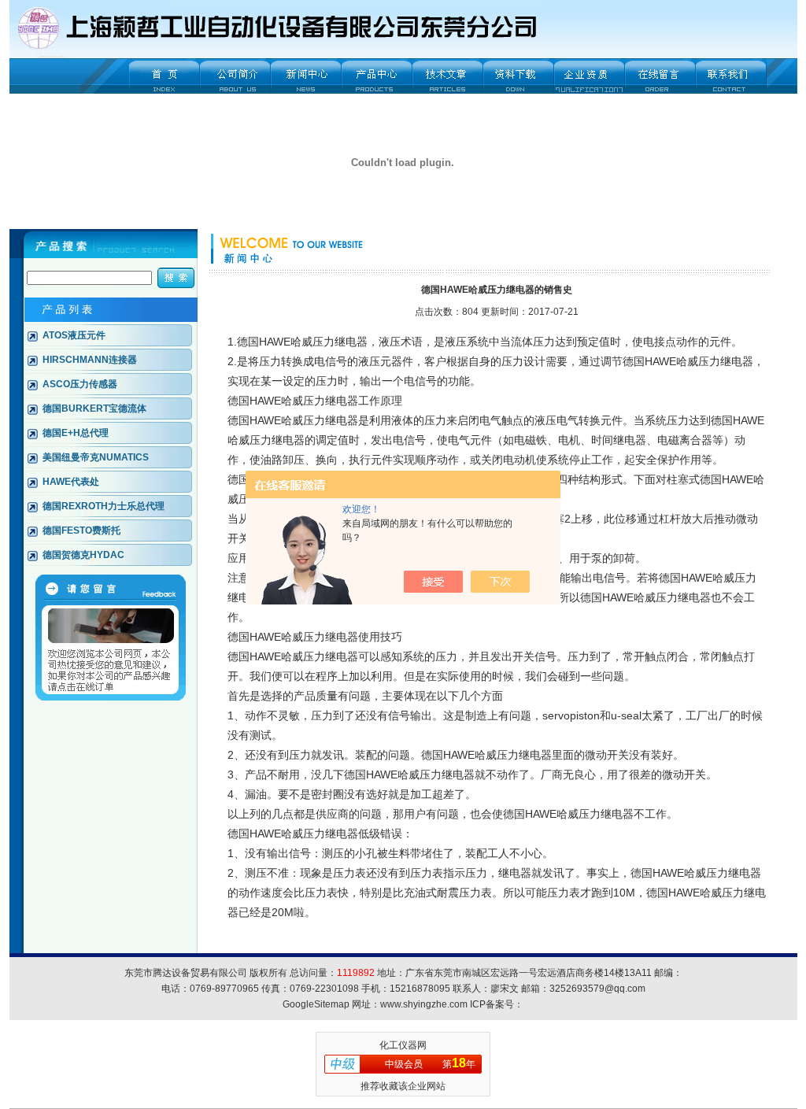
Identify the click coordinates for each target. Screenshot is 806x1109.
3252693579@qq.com (597, 988)
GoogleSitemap (316, 1004)
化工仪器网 (403, 1045)
